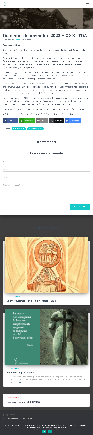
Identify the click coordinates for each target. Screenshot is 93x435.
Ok (44, 431)
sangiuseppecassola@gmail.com (21, 418)
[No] (90, 428)
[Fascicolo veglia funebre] (46, 337)
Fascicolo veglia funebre (20, 372)
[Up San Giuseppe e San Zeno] (6, 4)
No (50, 431)
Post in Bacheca (18, 128)
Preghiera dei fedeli (35, 128)
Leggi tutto (21, 382)
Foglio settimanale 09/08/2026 (23, 402)
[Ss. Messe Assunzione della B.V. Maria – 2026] (46, 265)
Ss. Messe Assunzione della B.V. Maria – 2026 (31, 300)
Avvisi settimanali (14, 297)
